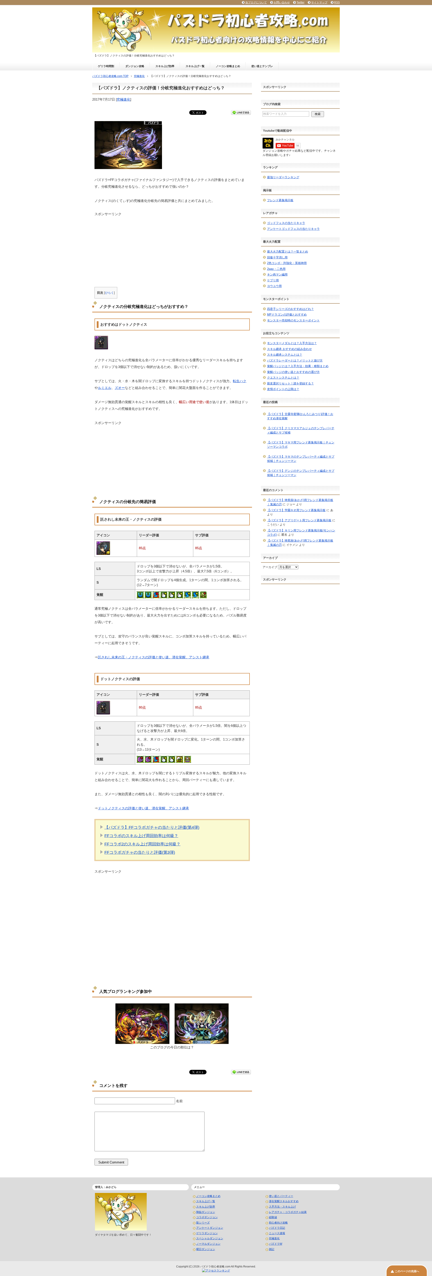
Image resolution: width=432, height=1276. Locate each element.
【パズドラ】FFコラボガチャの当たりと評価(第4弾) (151, 827)
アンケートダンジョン (209, 1227)
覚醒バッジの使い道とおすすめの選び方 (293, 372)
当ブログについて (256, 2)
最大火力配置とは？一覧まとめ (287, 251)
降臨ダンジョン (205, 1212)
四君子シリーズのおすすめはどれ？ (290, 309)
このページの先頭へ (407, 1271)
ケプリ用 (273, 280)
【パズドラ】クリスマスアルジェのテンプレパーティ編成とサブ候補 (300, 430)
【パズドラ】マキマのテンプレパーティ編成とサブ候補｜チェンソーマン (300, 459)
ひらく (109, 292)
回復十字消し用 (277, 257)
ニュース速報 (277, 1233)
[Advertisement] (172, 248)
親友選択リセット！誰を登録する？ (290, 383)
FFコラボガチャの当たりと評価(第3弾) (139, 852)
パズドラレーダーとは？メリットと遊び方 (295, 360)
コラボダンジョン (207, 1217)
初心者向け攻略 (278, 1222)
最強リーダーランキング (283, 177)
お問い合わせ (282, 2)
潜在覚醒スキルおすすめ (284, 1201)
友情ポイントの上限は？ (283, 389)
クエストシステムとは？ (283, 377)
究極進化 (123, 99)
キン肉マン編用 (277, 274)
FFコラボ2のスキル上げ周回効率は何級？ (142, 844)
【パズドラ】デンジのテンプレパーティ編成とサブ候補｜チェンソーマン (300, 473)
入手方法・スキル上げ (282, 1206)
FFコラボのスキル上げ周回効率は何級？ (141, 835)
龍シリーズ (203, 1222)
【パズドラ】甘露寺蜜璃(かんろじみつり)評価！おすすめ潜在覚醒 (300, 416)
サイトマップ (319, 2)
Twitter (300, 2)
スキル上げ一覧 (195, 66)
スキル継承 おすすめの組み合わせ (289, 349)
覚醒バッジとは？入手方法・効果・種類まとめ (297, 366)
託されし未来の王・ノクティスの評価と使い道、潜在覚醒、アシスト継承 (153, 657)
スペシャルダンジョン (209, 1238)
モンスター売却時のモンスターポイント (293, 320)
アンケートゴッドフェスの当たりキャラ (293, 228)
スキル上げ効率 (164, 66)
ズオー (120, 388)
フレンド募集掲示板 (280, 200)
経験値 (273, 1217)
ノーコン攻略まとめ (228, 66)
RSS (337, 2)
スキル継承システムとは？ (284, 354)
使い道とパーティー (281, 1196)
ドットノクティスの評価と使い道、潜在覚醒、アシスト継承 (143, 808)
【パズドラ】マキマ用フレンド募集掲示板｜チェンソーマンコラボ (300, 445)
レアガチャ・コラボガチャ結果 (288, 1212)
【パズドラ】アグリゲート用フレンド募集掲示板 (299, 520)
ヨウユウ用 (274, 286)
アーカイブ (270, 567)
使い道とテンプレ (262, 66)
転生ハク (239, 381)
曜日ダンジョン (205, 1249)
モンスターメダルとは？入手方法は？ (292, 343)
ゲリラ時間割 (106, 66)
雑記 (271, 1249)
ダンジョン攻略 (134, 66)
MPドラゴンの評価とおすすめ (287, 314)
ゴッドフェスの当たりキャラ (286, 223)
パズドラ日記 (277, 1227)
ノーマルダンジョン (208, 1243)
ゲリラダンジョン (207, 1233)
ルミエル (104, 388)
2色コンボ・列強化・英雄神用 (287, 263)
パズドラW (275, 1243)
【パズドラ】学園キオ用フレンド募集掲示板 (296, 510)
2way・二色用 (276, 269)
